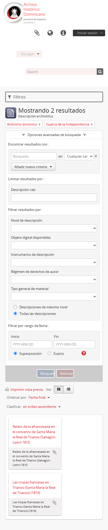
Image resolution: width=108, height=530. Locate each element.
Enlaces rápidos (63, 33)
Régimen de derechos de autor (35, 271)
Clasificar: (14, 406)
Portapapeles (37, 33)
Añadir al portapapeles (54, 452)
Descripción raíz (23, 189)
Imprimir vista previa (26, 389)
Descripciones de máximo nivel (43, 307)
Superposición (30, 353)
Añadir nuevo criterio (30, 166)
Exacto (58, 353)
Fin (56, 336)
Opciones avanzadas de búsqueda (54, 134)
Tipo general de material (29, 288)
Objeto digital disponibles (31, 237)
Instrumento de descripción (32, 254)
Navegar (27, 53)
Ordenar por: (17, 397)
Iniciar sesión (87, 32)
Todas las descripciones (37, 313)
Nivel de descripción (26, 220)
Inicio (15, 336)
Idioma (50, 33)
